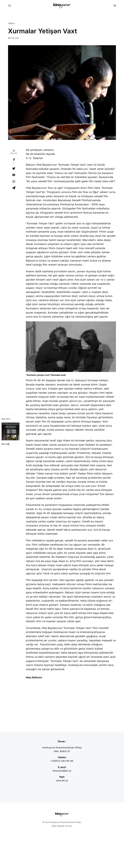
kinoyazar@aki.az (62, 770)
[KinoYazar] (62, 5)
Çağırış (11, 23)
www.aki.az (62, 780)
